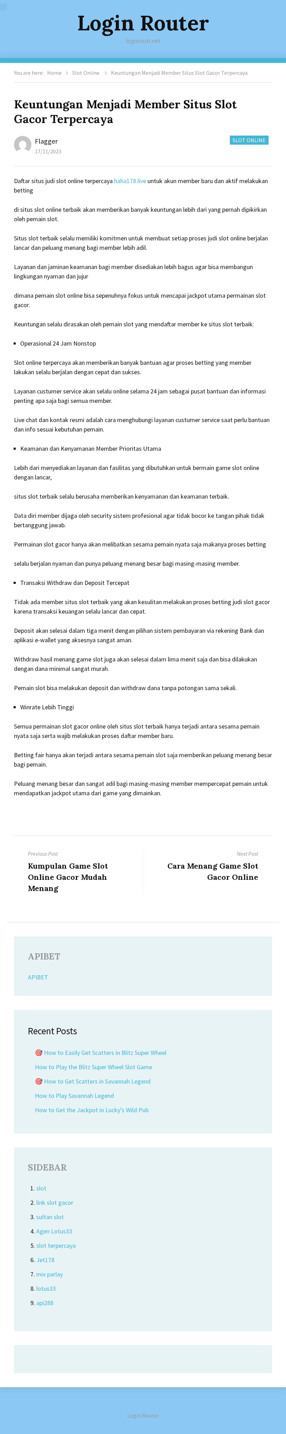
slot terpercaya (56, 1245)
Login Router (143, 22)
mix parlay (49, 1274)
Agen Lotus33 (54, 1231)
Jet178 (45, 1260)
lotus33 (46, 1288)
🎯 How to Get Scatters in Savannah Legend (93, 1081)
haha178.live (130, 181)
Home (54, 72)
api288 (44, 1303)
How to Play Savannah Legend (74, 1096)
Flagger (46, 141)
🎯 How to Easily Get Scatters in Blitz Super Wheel (100, 1053)
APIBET (38, 977)
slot (41, 1188)
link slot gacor (54, 1202)
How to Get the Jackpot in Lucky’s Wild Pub (92, 1110)
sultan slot (50, 1217)
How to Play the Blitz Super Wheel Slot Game (93, 1067)
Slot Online (85, 72)
